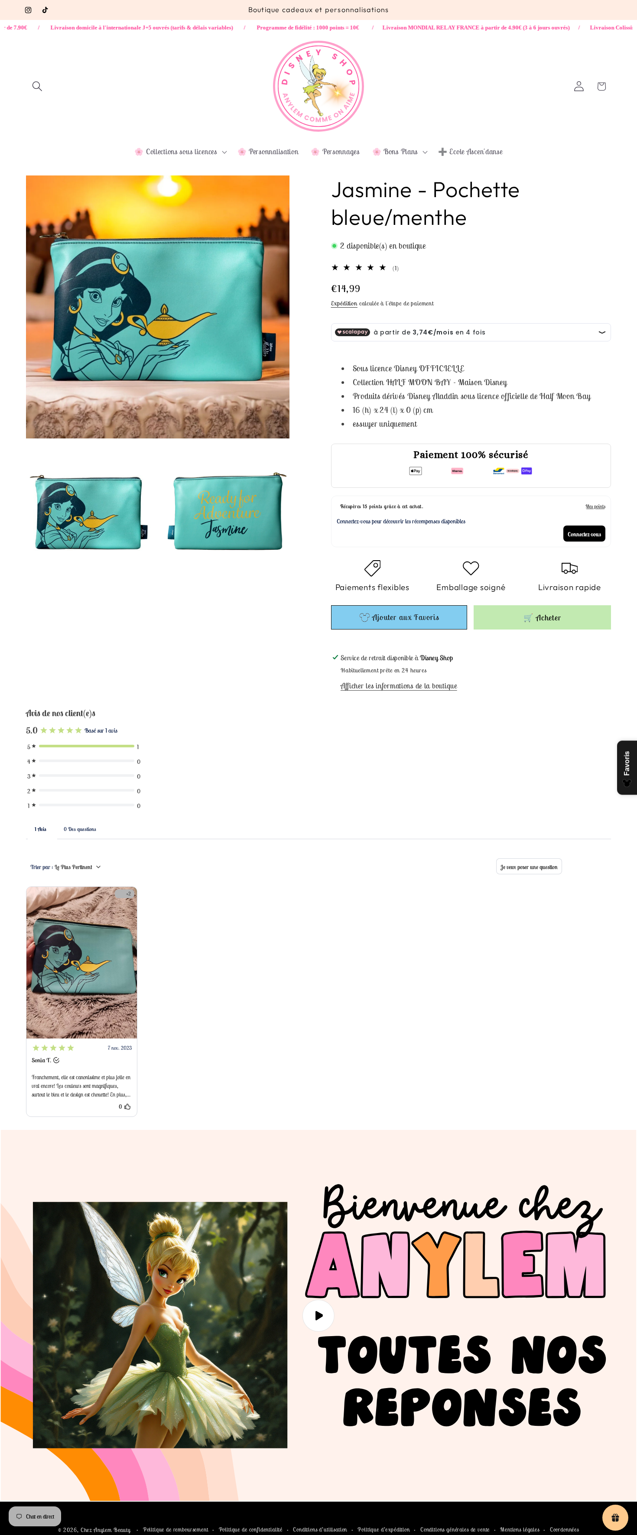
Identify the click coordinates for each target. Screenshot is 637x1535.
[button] (37, 86)
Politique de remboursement (175, 1529)
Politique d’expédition (384, 1529)
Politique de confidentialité (251, 1529)
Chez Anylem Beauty (106, 1530)
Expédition (344, 303)
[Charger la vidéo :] (318, 1316)
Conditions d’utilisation (320, 1529)
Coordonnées (564, 1529)
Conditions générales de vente (455, 1529)
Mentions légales (519, 1529)
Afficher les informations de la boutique (399, 686)
